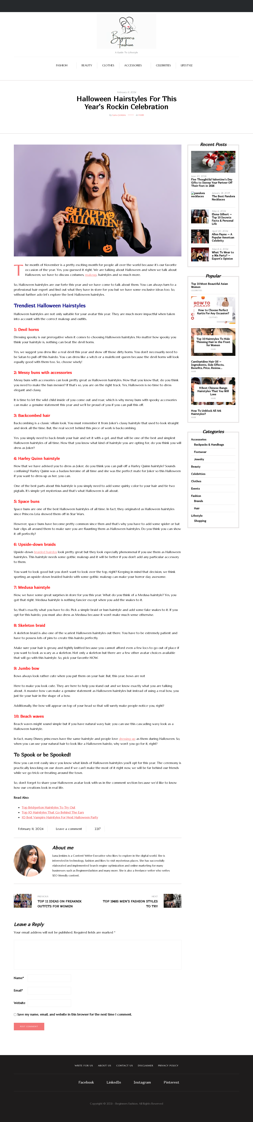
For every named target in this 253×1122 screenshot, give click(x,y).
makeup (91, 275)
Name (19, 978)
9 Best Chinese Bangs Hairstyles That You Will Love (213, 391)
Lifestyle (187, 65)
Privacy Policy (168, 1065)
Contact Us (124, 1065)
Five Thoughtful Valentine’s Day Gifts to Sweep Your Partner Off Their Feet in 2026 (211, 182)
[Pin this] (135, 121)
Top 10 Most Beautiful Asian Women (209, 285)
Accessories (133, 65)
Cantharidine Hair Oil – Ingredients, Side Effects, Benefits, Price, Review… (207, 365)
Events (195, 488)
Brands (198, 501)
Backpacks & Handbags (209, 444)
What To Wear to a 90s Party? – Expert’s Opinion (223, 255)
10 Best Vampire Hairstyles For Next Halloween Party (60, 817)
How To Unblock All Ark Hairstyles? (206, 412)
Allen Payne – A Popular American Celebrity (223, 237)
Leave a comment (69, 829)
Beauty (87, 65)
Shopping (200, 520)
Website (19, 1003)
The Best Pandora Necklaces (223, 197)
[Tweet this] (123, 121)
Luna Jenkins (119, 114)
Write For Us (84, 1065)
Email (18, 990)
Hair (141, 114)
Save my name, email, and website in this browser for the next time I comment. (74, 1014)
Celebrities (163, 65)
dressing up (127, 739)
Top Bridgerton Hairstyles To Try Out (48, 807)
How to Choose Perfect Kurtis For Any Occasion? (213, 311)
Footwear (200, 451)
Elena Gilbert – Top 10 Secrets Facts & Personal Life (222, 218)
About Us (104, 1065)
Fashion (61, 65)
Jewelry (199, 459)
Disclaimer (145, 1065)
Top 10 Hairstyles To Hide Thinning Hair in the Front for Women (213, 342)
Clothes (108, 65)
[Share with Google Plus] (129, 121)
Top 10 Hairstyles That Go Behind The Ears (53, 812)
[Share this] (118, 121)
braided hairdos (45, 552)
